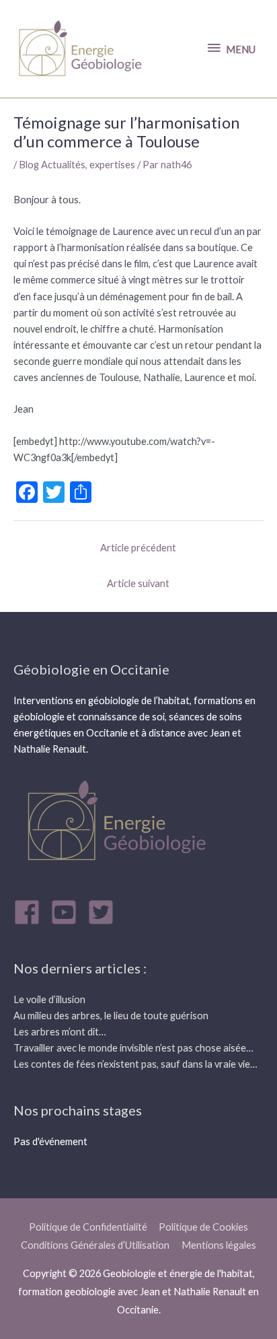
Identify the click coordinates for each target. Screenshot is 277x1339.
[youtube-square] (67, 912)
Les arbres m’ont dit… (59, 1031)
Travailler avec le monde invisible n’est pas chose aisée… (133, 1048)
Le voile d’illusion (49, 999)
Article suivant (138, 583)
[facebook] (30, 912)
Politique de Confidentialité (88, 1227)
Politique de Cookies (203, 1227)
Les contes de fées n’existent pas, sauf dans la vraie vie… (135, 1064)
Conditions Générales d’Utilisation (95, 1245)
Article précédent (138, 547)
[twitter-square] (104, 912)
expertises (112, 164)
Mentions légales (219, 1245)
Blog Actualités (52, 164)
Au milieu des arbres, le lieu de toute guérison (110, 1015)
